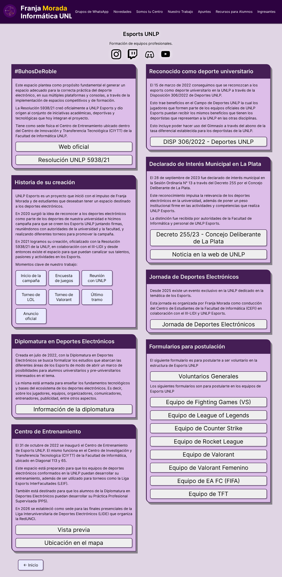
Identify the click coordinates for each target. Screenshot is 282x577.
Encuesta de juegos (64, 278)
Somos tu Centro (149, 11)
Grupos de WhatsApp (92, 11)
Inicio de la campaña (31, 278)
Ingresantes (266, 11)
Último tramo (97, 297)
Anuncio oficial (30, 316)
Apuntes (204, 11)
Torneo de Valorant (64, 297)
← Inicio (30, 565)
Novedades (122, 11)
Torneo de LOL (31, 297)
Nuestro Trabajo (180, 11)
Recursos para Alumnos (234, 11)
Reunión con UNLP (97, 278)
